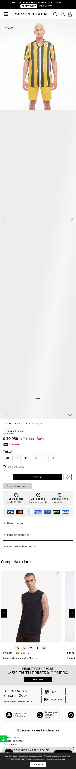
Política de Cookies (66, 756)
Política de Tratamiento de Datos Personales (18, 758)
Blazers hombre (10, 744)
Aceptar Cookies (38, 764)
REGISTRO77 (29, 6)
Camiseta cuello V (11, 737)
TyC (50, 6)
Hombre (7, 423)
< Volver (9, 27)
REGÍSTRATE (38, 680)
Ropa (17, 423)
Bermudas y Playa (33, 423)
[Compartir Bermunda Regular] (5, 414)
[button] (63, 14)
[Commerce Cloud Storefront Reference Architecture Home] (30, 14)
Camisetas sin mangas (13, 741)
